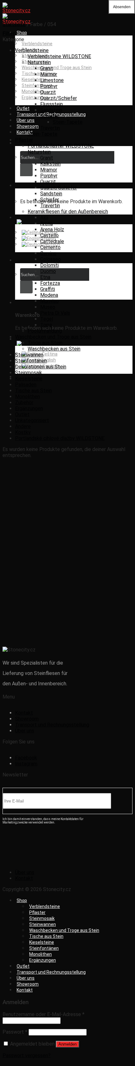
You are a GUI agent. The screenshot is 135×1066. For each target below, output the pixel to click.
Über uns (26, 120)
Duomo (48, 271)
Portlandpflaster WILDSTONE (61, 146)
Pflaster (24, 140)
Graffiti (47, 289)
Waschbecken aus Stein (54, 349)
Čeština (49, 232)
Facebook (26, 758)
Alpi (44, 217)
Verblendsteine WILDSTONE (59, 56)
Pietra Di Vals (55, 313)
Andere (23, 426)
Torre (46, 325)
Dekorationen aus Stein (40, 367)
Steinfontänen (31, 361)
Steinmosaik (28, 373)
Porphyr (48, 86)
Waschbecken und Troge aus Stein (57, 67)
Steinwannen (29, 355)
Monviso (49, 301)
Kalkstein (50, 164)
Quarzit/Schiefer (58, 98)
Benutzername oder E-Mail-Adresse (43, 1014)
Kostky (23, 432)
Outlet (23, 108)
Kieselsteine (34, 79)
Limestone (52, 80)
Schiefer (49, 116)
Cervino (48, 253)
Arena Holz (52, 229)
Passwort (15, 1032)
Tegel (46, 319)
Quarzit (48, 92)
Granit (46, 68)
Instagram (26, 764)
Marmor (48, 74)
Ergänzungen (29, 408)
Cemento (50, 247)
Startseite (14, 24)
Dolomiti (49, 265)
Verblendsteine (37, 43)
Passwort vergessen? (27, 1055)
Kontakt (25, 132)
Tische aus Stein (39, 73)
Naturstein (39, 62)
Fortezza (50, 283)
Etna (45, 277)
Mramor (48, 170)
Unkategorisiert (32, 420)
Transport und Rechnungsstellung (52, 725)
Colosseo (50, 259)
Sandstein (51, 110)
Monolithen (33, 91)
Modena (49, 295)
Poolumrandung (45, 331)
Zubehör (24, 402)
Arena (46, 223)
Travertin (50, 128)
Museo (47, 307)
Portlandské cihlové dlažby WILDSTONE (60, 438)
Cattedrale (52, 241)
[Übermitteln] (26, 170)
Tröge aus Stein (45, 343)
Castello (49, 235)
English (48, 238)
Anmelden (67, 1044)
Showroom (28, 126)
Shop (22, 32)
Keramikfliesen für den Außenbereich (68, 212)
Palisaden (25, 385)
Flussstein (51, 104)
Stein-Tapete (68, 122)
